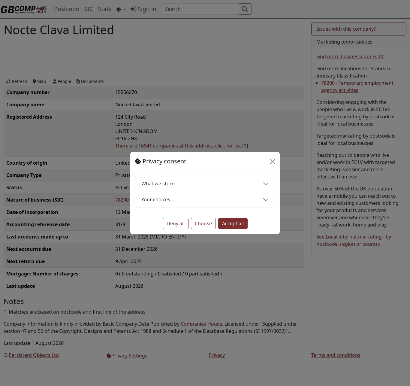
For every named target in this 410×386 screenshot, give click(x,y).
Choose (203, 223)
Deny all (176, 223)
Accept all (233, 223)
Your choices (155, 199)
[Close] (272, 161)
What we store (157, 183)
